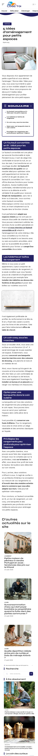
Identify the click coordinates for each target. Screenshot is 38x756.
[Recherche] (29, 4)
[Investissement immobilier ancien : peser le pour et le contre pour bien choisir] (19, 731)
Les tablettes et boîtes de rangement (15, 117)
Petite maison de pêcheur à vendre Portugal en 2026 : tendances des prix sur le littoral (17, 562)
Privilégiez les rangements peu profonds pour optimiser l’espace (18, 132)
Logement (7, 556)
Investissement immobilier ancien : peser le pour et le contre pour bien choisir (18, 748)
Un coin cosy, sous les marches (18, 122)
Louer (6, 602)
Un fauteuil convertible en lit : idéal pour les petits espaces (17, 112)
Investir (7, 744)
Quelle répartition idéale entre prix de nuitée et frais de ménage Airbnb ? (17, 654)
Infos (7, 24)
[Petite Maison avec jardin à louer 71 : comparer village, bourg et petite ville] (19, 696)
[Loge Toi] (14, 4)
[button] (32, 665)
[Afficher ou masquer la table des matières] (30, 106)
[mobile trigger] (3, 4)
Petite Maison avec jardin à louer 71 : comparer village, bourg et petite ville (19, 712)
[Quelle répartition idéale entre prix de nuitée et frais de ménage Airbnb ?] (17, 635)
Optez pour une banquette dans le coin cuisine (18, 126)
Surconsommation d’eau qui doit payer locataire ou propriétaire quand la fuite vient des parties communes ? (17, 609)
